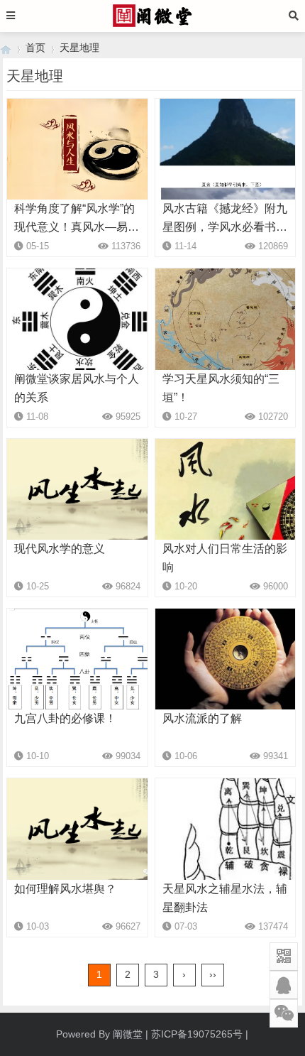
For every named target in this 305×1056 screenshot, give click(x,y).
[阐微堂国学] (5, 48)
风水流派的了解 (202, 718)
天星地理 (79, 47)
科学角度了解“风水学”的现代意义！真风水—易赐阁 (76, 226)
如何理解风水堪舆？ (65, 889)
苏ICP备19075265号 (197, 1034)
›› (212, 974)
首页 (35, 47)
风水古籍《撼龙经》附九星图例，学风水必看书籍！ (224, 226)
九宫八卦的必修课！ (65, 718)
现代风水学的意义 (59, 549)
